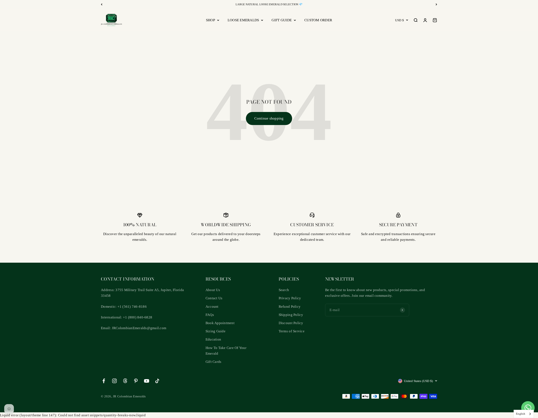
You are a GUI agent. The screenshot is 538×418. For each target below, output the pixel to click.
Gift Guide (282, 20)
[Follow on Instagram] (114, 381)
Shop (210, 20)
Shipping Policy (291, 315)
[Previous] (101, 4)
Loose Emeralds (243, 20)
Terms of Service (292, 331)
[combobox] (524, 414)
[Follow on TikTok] (157, 381)
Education (213, 339)
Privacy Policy (290, 298)
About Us (213, 290)
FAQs (210, 315)
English (520, 413)
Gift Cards (214, 362)
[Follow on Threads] (125, 381)
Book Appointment (220, 323)
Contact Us (214, 298)
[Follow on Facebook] (104, 381)
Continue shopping (269, 118)
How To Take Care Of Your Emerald (226, 350)
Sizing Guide (215, 331)
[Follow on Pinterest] (136, 381)
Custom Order (318, 20)
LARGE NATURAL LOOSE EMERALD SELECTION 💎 (269, 4)
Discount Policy (291, 323)
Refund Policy (290, 307)
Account (212, 307)
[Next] (436, 4)
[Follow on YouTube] (146, 381)
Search (284, 290)
